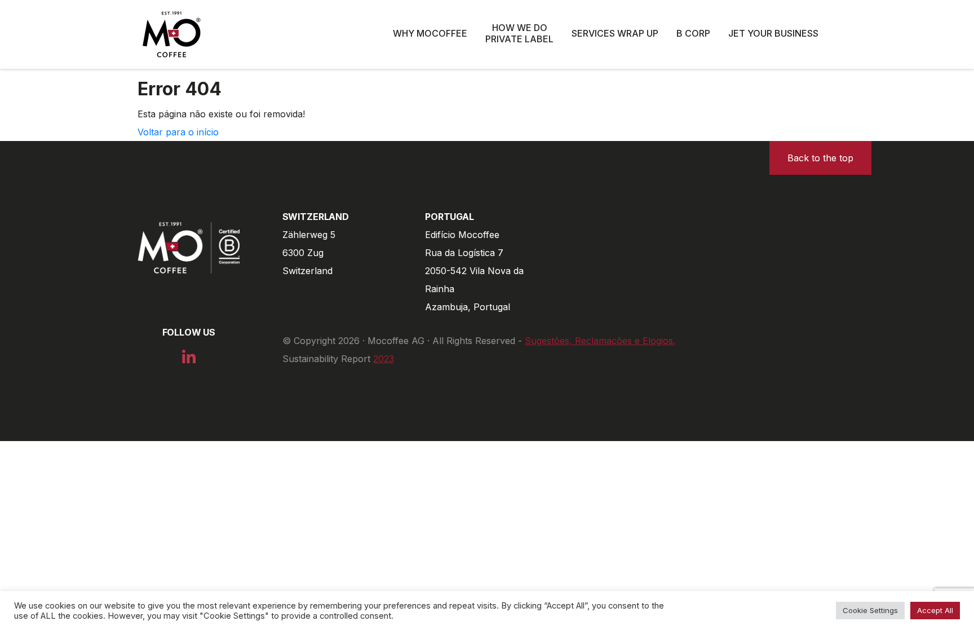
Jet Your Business (773, 33)
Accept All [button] (935, 610)
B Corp (693, 33)
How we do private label (519, 33)
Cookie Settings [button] (870, 610)
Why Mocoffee (430, 33)
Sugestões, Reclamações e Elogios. (600, 340)
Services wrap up (615, 33)
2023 (383, 358)
